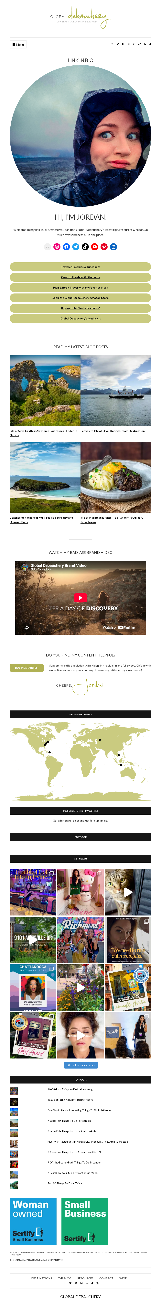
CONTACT (106, 1278)
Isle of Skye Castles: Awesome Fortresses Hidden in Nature (43, 433)
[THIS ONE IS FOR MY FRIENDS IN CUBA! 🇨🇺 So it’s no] (128, 987)
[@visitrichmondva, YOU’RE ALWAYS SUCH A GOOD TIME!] (80, 940)
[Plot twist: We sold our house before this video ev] (33, 940)
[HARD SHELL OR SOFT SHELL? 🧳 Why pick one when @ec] (128, 892)
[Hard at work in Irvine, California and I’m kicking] (80, 892)
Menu (19, 44)
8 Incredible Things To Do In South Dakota (72, 1131)
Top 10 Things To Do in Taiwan (65, 1183)
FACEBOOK (81, 837)
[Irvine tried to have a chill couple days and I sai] (33, 892)
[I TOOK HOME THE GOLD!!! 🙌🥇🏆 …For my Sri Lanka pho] (33, 1035)
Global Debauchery (80, 1297)
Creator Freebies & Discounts (80, 277)
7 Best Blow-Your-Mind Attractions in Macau (73, 1173)
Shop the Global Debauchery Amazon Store (80, 297)
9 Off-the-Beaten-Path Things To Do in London (74, 1162)
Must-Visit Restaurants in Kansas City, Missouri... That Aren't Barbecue (88, 1141)
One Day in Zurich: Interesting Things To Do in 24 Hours (79, 1110)
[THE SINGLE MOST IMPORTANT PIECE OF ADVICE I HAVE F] (128, 1035)
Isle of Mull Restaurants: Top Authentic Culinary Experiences (111, 520)
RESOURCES (85, 1278)
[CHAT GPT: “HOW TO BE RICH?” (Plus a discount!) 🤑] (33, 987)
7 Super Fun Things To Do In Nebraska (69, 1120)
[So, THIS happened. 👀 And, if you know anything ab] (128, 940)
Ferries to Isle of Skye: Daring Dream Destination (112, 431)
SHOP (123, 1278)
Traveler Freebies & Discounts (80, 266)
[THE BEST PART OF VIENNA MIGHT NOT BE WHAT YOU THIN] (80, 987)
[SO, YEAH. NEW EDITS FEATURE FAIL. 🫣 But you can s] (80, 1035)
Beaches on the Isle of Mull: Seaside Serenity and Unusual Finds (41, 520)
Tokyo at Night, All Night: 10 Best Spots (70, 1099)
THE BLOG (64, 1278)
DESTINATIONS (41, 1278)
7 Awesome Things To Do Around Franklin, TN (74, 1152)
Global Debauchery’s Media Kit (80, 318)
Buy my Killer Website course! (80, 308)
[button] (27, 668)
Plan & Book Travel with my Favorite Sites (80, 287)
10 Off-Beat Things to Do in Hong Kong (70, 1089)
